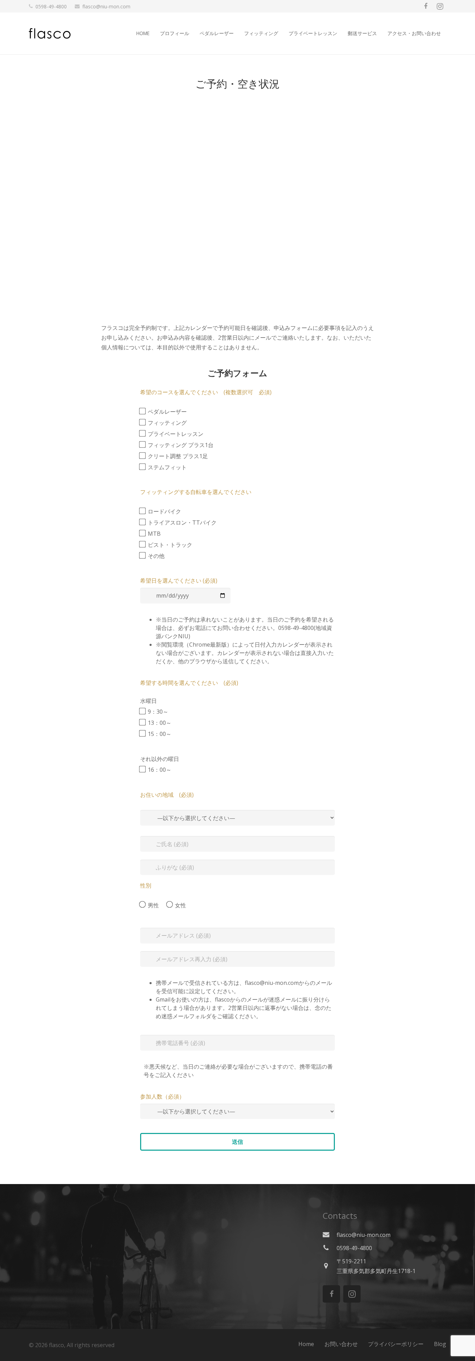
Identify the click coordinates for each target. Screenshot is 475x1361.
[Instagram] (440, 6)
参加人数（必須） (162, 1096)
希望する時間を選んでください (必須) (189, 683)
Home (306, 1344)
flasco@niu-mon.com (106, 6)
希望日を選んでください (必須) (178, 580)
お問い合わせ (341, 1344)
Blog (440, 1344)
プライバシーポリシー (396, 1344)
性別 (145, 885)
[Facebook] (425, 6)
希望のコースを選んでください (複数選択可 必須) (206, 392)
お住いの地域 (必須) (167, 795)
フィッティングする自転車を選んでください (195, 492)
